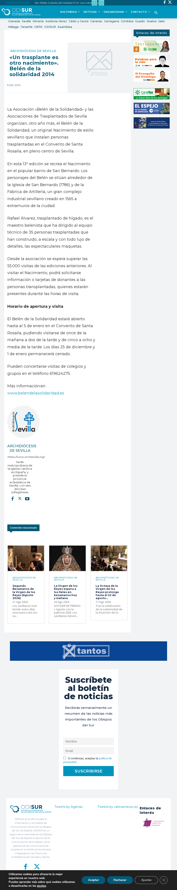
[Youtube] (27, 498)
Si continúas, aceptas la (87, 760)
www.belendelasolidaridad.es (35, 393)
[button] (156, 13)
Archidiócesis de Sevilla (33, 50)
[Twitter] (170, 2)
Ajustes (146, 880)
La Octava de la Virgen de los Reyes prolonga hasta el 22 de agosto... (107, 592)
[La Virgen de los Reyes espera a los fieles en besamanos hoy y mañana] (67, 558)
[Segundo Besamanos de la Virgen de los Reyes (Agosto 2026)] (26, 558)
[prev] (94, 2)
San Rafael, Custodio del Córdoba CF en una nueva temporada (70, 2)
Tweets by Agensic (68, 807)
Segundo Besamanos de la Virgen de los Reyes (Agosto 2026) (24, 592)
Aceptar (93, 880)
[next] (101, 2)
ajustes (41, 886)
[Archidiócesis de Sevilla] (23, 422)
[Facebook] (164, 2)
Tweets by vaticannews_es (118, 807)
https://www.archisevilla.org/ (20, 456)
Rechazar (120, 880)
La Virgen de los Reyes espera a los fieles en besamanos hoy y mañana (65, 592)
